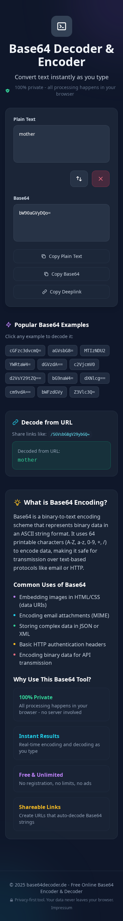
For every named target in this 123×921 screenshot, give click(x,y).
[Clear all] (101, 179)
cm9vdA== (20, 392)
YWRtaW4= (20, 364)
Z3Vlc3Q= (84, 392)
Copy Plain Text (65, 256)
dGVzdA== (52, 364)
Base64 (21, 198)
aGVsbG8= (62, 350)
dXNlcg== (94, 378)
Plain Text (24, 119)
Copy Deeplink (65, 291)
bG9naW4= (62, 378)
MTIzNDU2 (94, 350)
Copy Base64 (65, 274)
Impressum (61, 907)
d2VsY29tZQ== (25, 378)
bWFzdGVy (52, 392)
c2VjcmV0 (84, 364)
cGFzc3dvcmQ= (25, 350)
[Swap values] (79, 179)
